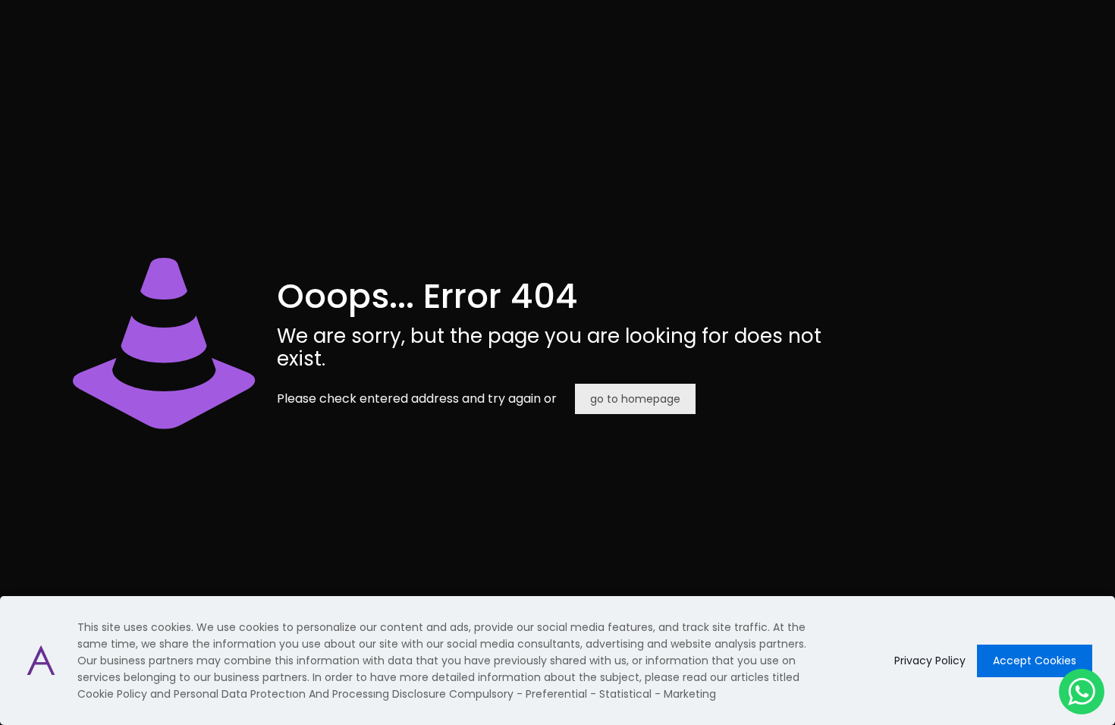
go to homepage (635, 398)
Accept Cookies (1034, 660)
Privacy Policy (930, 660)
